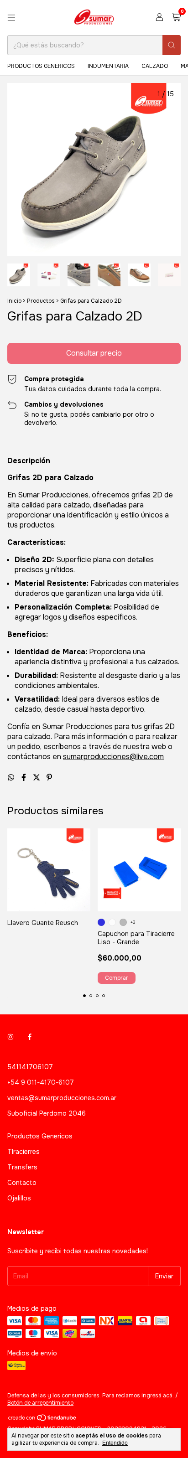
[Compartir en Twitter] (37, 777)
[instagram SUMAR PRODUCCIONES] (10, 1037)
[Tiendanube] (42, 1419)
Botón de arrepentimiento (40, 1402)
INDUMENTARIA (108, 66)
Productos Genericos (40, 1136)
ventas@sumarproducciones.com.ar (61, 1098)
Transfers (22, 1167)
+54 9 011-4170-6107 (40, 1082)
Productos (41, 301)
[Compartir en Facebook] (24, 777)
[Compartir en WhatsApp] (11, 777)
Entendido (115, 1443)
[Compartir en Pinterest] (49, 777)
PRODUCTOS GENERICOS (41, 66)
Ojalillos (19, 1198)
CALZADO (154, 66)
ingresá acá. (157, 1395)
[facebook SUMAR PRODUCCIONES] (29, 1037)
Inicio (14, 301)
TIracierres (23, 1152)
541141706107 (30, 1067)
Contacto (22, 1183)
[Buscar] (171, 45)
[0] (176, 17)
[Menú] (11, 18)
